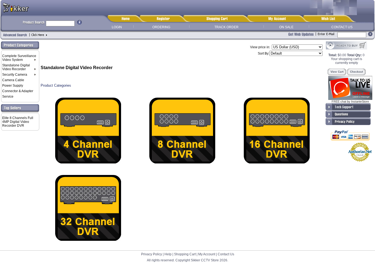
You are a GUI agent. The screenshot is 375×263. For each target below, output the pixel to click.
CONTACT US (341, 27)
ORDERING (161, 27)
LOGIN (117, 27)
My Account (206, 254)
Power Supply (12, 85)
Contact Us (226, 254)
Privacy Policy (151, 254)
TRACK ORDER (226, 27)
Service (7, 96)
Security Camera (14, 75)
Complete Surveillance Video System (19, 58)
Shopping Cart (185, 254)
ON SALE (286, 27)
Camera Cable (13, 80)
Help (168, 254)
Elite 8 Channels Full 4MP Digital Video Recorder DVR (17, 122)
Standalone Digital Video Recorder (16, 67)
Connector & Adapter (17, 91)
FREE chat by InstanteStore (350, 101)
